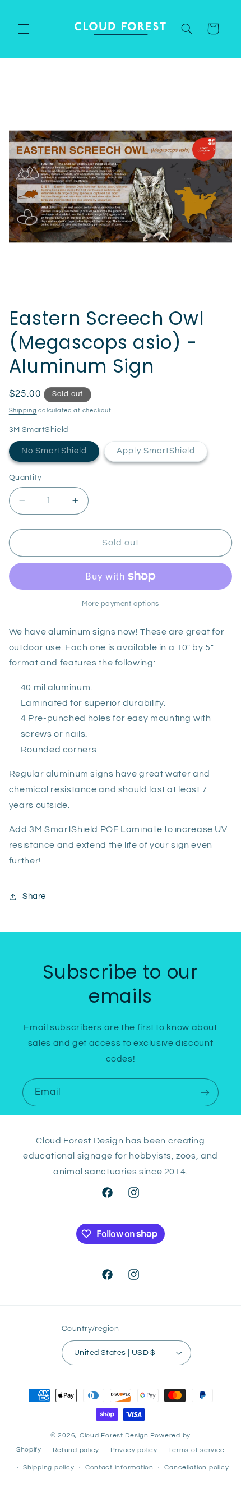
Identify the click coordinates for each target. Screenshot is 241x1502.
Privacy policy (133, 1450)
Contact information (119, 1467)
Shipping (23, 410)
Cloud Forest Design (114, 1435)
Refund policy (76, 1450)
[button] (23, 29)
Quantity (25, 477)
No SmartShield (60, 454)
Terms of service (196, 1450)
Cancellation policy (196, 1467)
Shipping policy (48, 1467)
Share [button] (34, 896)
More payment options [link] (120, 604)
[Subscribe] (205, 1092)
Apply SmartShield (162, 454)
